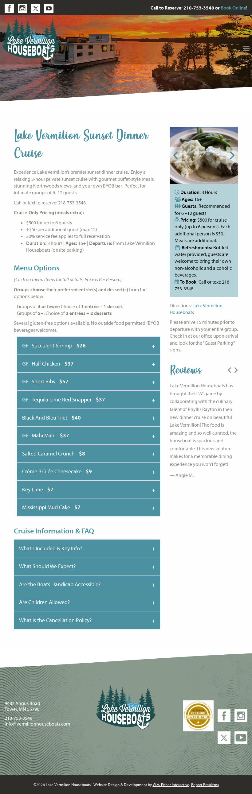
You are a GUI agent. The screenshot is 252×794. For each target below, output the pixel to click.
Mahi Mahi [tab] (45, 435)
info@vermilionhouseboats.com (37, 724)
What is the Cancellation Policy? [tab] (55, 620)
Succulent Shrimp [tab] (54, 345)
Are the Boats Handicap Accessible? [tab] (59, 584)
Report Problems (205, 784)
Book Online (233, 8)
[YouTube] (240, 737)
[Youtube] (50, 8)
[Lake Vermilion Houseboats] (31, 39)
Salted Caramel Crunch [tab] (53, 453)
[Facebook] (11, 8)
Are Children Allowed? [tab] (44, 602)
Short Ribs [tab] (45, 381)
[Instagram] (24, 8)
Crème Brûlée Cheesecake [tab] (57, 471)
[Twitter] (37, 8)
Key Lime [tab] (37, 489)
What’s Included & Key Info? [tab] (50, 548)
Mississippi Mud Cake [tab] (51, 507)
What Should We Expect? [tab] (47, 566)
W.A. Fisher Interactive (171, 784)
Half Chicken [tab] (48, 363)
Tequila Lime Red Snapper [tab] (63, 399)
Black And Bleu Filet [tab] (51, 417)
